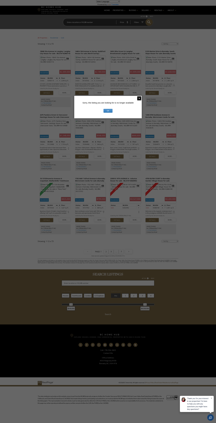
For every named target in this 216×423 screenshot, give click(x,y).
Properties (118, 10)
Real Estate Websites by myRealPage (166, 382)
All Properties (42, 38)
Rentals (158, 10)
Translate (115, 4)
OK (108, 111)
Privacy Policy (150, 382)
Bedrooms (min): (116, 291)
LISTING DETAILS (46, 93)
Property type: (66, 291)
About (171, 10)
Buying (132, 10)
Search (108, 314)
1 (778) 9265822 (46, 103)
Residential (54, 38)
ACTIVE (143, 16)
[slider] (71, 304)
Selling (145, 10)
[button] (81, 345)
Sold (62, 38)
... (116, 251)
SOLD (151, 16)
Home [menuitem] (107, 10)
